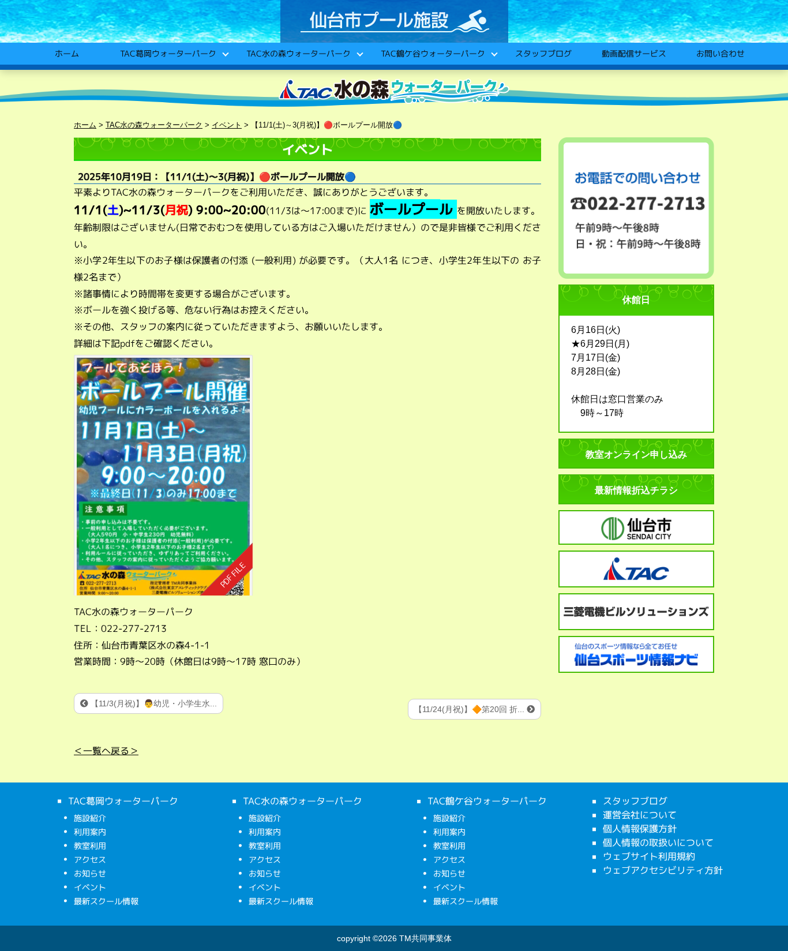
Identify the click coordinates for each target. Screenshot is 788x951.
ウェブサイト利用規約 (649, 856)
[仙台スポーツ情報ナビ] (636, 654)
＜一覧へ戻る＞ (106, 750)
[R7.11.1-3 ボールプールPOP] (163, 475)
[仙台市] (636, 528)
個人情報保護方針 (640, 828)
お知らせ (90, 873)
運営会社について (640, 814)
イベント (90, 887)
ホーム (66, 53)
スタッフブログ (543, 53)
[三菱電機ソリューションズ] (636, 611)
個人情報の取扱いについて (658, 842)
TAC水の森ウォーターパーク (298, 53)
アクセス (90, 859)
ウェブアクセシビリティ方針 (663, 870)
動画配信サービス (633, 53)
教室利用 (90, 845)
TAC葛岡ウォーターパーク (167, 53)
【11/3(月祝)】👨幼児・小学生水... (152, 703)
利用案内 (90, 831)
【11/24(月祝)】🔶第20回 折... (470, 709)
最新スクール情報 (106, 901)
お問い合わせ (720, 53)
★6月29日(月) (600, 344)
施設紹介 (90, 818)
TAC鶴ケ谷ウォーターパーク (432, 53)
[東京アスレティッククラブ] (636, 569)
